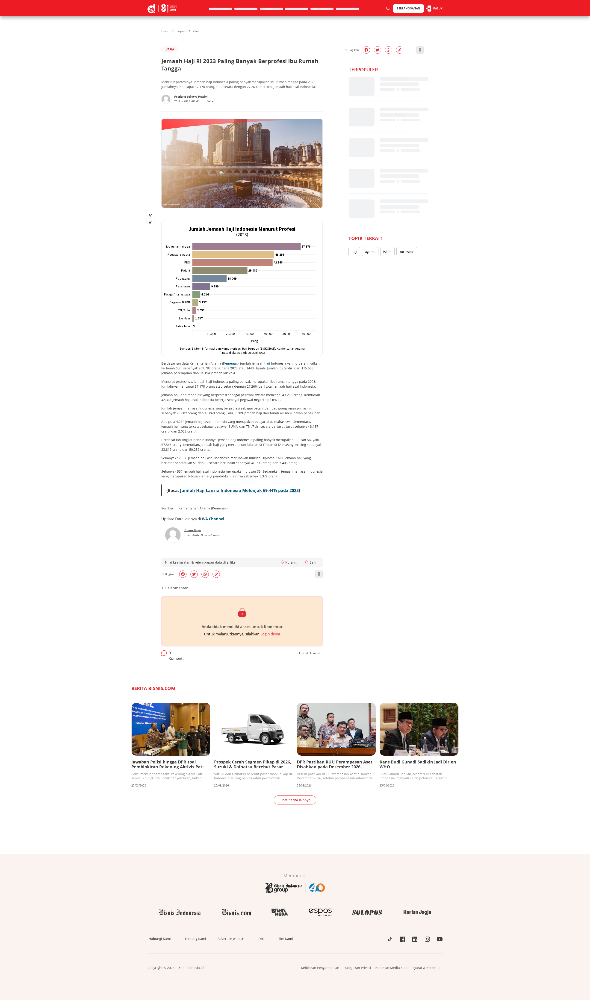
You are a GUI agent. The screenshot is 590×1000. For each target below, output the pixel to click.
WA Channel (213, 518)
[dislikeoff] (282, 562)
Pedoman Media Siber (392, 967)
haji (354, 251)
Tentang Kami (195, 938)
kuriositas (406, 251)
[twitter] (194, 574)
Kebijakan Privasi (358, 967)
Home (165, 31)
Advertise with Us (231, 938)
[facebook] (183, 574)
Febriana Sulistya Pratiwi (190, 96)
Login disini (270, 634)
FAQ (261, 938)
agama (370, 251)
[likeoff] (307, 562)
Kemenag (230, 363)
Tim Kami (285, 938)
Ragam (181, 31)
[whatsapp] (205, 574)
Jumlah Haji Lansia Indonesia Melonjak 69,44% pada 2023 (239, 490)
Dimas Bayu (192, 530)
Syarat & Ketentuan (427, 967)
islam (387, 251)
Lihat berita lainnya (295, 800)
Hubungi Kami (160, 938)
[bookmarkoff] (319, 574)
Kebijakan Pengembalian (320, 967)
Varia (196, 31)
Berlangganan (408, 8)
